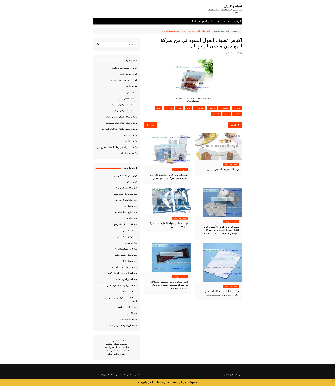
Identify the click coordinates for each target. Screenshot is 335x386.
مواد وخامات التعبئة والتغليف (116, 347)
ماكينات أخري (131, 92)
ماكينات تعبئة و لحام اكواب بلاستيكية (121, 123)
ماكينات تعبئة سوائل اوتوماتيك (124, 104)
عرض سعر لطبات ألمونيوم (125, 175)
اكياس (236, 108)
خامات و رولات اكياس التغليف (117, 350)
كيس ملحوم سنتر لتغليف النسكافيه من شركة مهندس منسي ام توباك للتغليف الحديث (169, 284)
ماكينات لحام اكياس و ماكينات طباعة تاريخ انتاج (116, 147)
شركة (236, 114)
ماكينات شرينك (130, 135)
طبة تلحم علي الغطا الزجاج (125, 224)
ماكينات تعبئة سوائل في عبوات (124, 110)
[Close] (333, 381)
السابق (233, 125)
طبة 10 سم (132, 313)
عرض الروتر (132, 182)
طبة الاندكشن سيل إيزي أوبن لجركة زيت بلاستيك (119, 299)
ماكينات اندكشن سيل (128, 98)
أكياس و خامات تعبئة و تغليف (124, 68)
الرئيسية (237, 21)
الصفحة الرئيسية (116, 341)
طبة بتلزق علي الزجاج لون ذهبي (123, 267)
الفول (211, 108)
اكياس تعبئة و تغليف (232, 53)
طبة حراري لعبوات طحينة (126, 212)
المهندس (198, 108)
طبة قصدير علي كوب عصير (125, 194)
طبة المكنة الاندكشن (128, 292)
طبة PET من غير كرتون (127, 307)
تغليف (168, 108)
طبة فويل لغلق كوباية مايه (126, 200)
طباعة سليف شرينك (128, 319)
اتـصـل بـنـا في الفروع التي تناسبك (205, 21)
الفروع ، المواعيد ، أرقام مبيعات (123, 80)
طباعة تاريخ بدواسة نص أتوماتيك (123, 325)
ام (187, 108)
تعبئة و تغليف (131, 86)
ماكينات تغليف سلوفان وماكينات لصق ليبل (119, 129)
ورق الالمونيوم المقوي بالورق (223, 169)
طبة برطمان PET (129, 261)
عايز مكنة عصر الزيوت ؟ (126, 188)
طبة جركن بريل (130, 218)
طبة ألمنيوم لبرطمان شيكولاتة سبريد (121, 285)
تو (158, 108)
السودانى (223, 108)
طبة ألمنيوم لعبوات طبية (126, 279)
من (225, 114)
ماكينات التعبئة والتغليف (116, 344)
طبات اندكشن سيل (116, 354)
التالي (152, 125)
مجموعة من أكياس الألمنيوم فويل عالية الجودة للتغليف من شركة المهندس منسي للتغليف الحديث (221, 229)
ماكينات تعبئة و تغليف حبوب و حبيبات (121, 117)
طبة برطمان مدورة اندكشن (125, 255)
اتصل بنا (227, 21)
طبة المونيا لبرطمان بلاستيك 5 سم (122, 273)
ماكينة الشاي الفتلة (129, 153)
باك (178, 108)
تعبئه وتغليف (233, 6)
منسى (215, 114)
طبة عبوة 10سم (130, 206)
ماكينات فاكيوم (130, 141)
